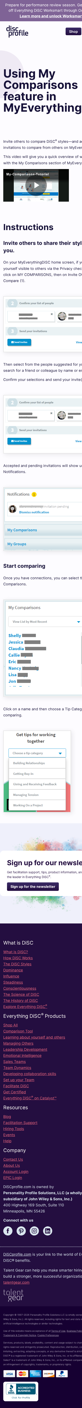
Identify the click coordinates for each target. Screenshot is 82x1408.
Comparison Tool (18, 1031)
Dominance (13, 970)
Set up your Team (18, 1080)
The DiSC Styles (17, 964)
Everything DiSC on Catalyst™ (29, 1098)
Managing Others (18, 1043)
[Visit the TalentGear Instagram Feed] (36, 1230)
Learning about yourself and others (34, 1037)
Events (9, 1135)
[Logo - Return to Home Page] (17, 31)
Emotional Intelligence (22, 1055)
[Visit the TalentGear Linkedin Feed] (49, 1230)
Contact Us (13, 1159)
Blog (7, 1116)
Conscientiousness (19, 988)
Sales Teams (14, 1061)
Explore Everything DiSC (25, 1007)
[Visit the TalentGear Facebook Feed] (9, 1230)
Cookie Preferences (48, 1335)
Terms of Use (58, 1331)
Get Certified (14, 1092)
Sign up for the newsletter (32, 886)
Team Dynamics (17, 1068)
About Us (11, 1165)
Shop (73, 31)
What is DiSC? (15, 952)
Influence (11, 976)
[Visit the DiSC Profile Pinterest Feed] (23, 1230)
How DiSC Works (18, 958)
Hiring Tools (13, 1129)
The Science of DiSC (21, 994)
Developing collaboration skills (29, 1074)
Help (7, 1141)
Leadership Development (25, 1049)
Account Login (15, 1171)
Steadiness (13, 982)
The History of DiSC (20, 1000)
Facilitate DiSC (16, 1086)
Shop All (10, 1025)
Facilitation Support (20, 1123)
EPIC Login (12, 1178)
